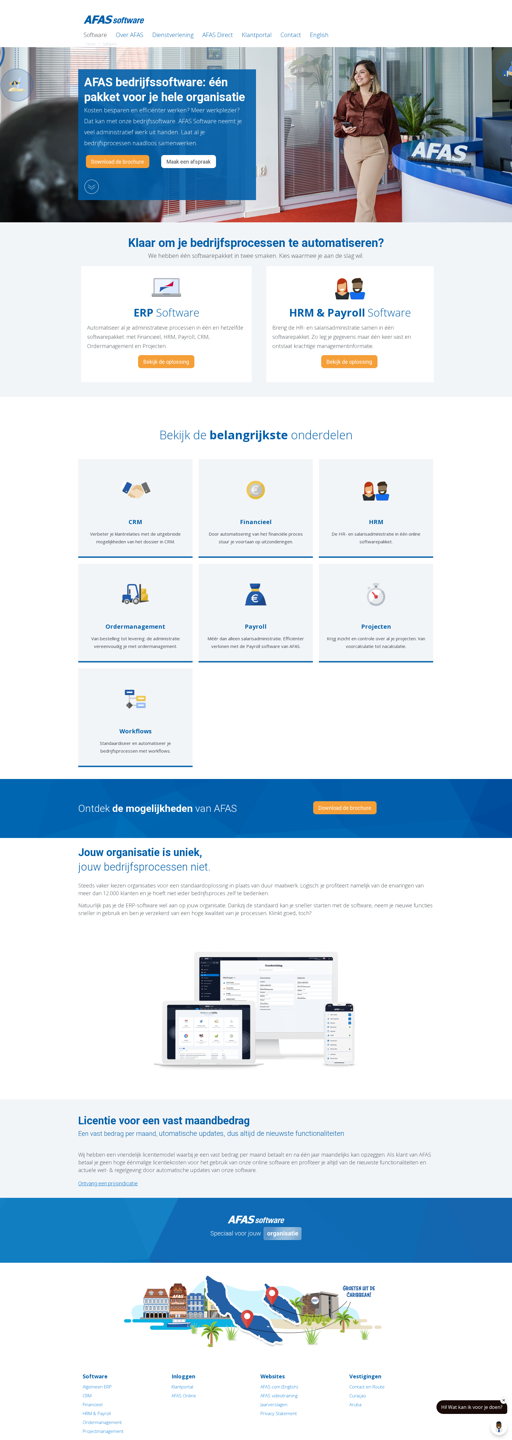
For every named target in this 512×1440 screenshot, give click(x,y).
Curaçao (357, 1396)
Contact (291, 35)
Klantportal (257, 35)
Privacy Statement (278, 1413)
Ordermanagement (102, 1422)
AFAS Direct (217, 35)
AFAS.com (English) (279, 1387)
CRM (87, 1396)
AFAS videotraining (278, 1396)
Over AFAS (129, 35)
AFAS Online (184, 1396)
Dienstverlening (172, 35)
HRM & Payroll (97, 1413)
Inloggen (425, 4)
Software (95, 35)
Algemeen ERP (97, 1387)
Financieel (93, 1404)
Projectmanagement (103, 1431)
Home (91, 44)
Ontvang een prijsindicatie (108, 1183)
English (319, 35)
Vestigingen (365, 1376)
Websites (272, 1376)
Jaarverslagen (273, 1404)
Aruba (355, 1404)
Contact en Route (367, 1387)
